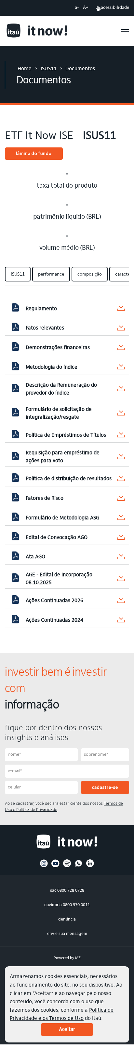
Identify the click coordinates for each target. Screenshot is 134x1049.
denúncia (67, 919)
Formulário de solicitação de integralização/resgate (59, 413)
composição (89, 274)
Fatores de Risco (44, 498)
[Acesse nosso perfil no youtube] (55, 866)
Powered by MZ (67, 958)
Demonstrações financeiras (58, 347)
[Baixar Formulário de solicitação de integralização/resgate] (121, 413)
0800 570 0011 (76, 905)
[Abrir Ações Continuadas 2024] (15, 620)
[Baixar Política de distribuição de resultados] (121, 479)
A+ (85, 8)
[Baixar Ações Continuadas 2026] (121, 601)
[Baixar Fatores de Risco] (121, 499)
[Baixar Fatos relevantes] (121, 328)
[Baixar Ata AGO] (121, 557)
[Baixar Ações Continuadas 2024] (121, 620)
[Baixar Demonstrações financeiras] (121, 348)
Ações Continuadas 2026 (54, 600)
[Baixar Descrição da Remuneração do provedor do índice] (121, 389)
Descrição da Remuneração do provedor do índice (61, 389)
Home (25, 69)
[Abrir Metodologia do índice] (15, 367)
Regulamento (41, 309)
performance (51, 274)
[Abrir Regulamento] (15, 308)
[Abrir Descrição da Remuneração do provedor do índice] (15, 389)
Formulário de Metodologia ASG (62, 518)
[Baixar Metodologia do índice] (121, 367)
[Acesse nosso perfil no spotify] (67, 866)
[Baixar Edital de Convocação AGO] (121, 538)
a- (77, 8)
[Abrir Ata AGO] (15, 557)
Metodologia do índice (51, 367)
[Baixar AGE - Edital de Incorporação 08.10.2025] (121, 579)
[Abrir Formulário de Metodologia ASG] (15, 518)
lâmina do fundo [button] (34, 154)
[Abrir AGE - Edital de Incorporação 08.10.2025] (15, 578)
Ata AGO (35, 557)
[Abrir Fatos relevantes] (15, 328)
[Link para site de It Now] (37, 31)
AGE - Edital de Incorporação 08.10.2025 (59, 578)
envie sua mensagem (67, 934)
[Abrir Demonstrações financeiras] (15, 347)
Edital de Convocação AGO (56, 537)
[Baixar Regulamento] (121, 309)
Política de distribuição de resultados (69, 479)
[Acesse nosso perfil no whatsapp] (78, 866)
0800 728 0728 (70, 890)
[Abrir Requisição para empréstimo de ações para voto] (15, 457)
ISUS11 (49, 69)
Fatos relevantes (45, 328)
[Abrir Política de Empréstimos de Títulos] (15, 435)
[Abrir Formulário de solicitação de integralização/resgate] (15, 413)
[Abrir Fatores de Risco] (15, 498)
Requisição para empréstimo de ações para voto (63, 457)
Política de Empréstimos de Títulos (66, 435)
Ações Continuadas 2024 (54, 620)
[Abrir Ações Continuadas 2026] (15, 600)
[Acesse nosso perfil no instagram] (44, 866)
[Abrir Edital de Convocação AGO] (15, 537)
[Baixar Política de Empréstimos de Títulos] (121, 435)
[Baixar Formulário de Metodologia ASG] (121, 518)
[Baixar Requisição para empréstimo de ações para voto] (121, 457)
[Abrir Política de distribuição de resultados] (15, 478)
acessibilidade (115, 8)
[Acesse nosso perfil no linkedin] (90, 866)
